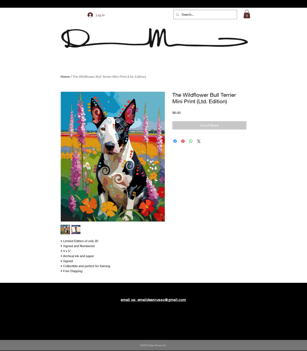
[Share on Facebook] (175, 141)
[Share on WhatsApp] (190, 141)
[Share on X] (198, 141)
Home (65, 76)
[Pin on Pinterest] (182, 141)
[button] (246, 14)
